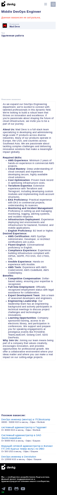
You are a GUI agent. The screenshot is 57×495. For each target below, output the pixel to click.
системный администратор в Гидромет (24, 428)
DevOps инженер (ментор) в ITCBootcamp (25, 420)
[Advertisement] (28, 68)
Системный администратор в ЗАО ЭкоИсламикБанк (21, 438)
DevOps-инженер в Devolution (21, 457)
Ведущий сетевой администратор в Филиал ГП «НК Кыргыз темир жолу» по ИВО (27, 449)
